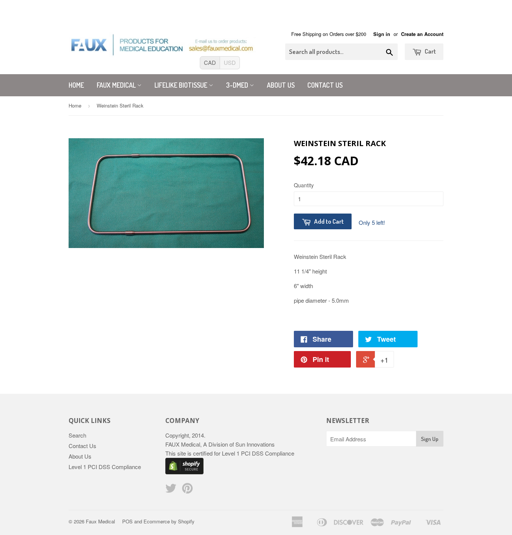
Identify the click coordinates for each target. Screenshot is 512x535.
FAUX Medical (117, 85)
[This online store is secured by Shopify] (184, 472)
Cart (430, 51)
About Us (281, 85)
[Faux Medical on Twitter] (171, 490)
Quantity (304, 185)
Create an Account (422, 34)
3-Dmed (238, 85)
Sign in (381, 34)
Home (76, 85)
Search (77, 435)
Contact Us (325, 85)
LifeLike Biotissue (181, 85)
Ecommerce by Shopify (169, 521)
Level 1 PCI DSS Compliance (105, 467)
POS (127, 521)
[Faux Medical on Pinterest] (187, 490)
